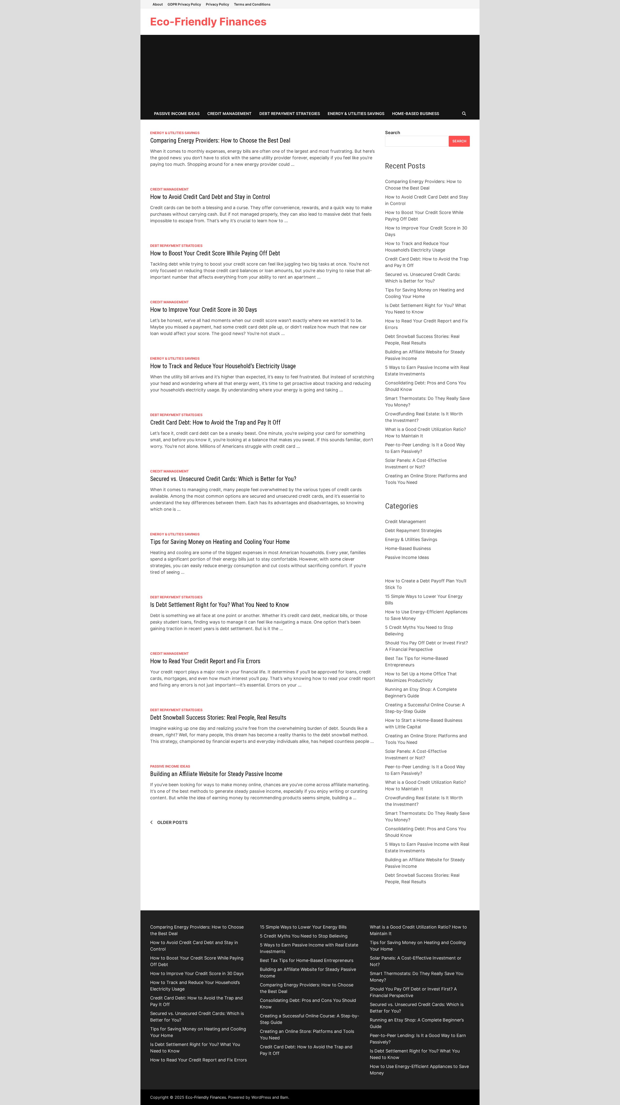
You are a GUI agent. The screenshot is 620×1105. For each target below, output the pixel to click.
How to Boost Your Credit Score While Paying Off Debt (215, 253)
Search (392, 132)
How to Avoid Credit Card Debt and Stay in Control (210, 196)
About (158, 4)
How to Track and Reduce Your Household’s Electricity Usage (223, 366)
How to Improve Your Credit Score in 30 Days (203, 309)
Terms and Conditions (252, 4)
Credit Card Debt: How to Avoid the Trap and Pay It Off (215, 422)
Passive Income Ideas (177, 113)
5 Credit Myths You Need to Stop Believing (304, 935)
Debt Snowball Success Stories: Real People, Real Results (218, 717)
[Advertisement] (310, 71)
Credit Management (229, 113)
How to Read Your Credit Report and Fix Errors (205, 661)
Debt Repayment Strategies (289, 113)
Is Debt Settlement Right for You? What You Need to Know (219, 604)
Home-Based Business (415, 113)
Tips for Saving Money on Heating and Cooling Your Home (220, 541)
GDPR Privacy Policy (184, 4)
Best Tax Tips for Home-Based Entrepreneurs (306, 960)
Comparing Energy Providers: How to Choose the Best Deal (220, 140)
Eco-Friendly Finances (208, 21)
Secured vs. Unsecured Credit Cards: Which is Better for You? (223, 478)
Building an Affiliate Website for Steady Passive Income (216, 773)
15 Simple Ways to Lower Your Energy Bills (303, 927)
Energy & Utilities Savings (356, 113)
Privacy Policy (217, 4)
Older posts (172, 822)
